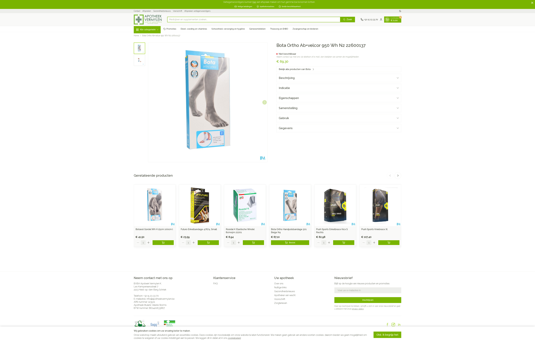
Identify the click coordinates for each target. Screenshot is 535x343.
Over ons (278, 283)
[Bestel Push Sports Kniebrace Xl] (388, 242)
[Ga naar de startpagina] (148, 19)
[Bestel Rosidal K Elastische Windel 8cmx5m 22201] (253, 242)
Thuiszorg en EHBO (279, 29)
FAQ (215, 283)
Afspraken (146, 11)
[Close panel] (532, 3)
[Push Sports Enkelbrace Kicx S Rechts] (335, 205)
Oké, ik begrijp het (387, 334)
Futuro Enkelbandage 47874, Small (199, 229)
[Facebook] (387, 325)
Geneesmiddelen (257, 29)
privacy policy (358, 309)
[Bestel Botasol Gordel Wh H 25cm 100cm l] (163, 242)
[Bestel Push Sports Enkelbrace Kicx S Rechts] (343, 242)
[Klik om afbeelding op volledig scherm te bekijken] (207, 102)
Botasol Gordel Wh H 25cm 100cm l (154, 229)
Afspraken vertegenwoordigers (197, 11)
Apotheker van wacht (285, 295)
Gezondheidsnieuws (162, 11)
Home (136, 35)
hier (254, 2)
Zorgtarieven (280, 303)
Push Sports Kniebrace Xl (374, 229)
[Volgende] (264, 102)
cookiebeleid (234, 338)
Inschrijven (367, 300)
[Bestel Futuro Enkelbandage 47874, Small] (208, 242)
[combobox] (253, 19)
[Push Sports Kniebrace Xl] (380, 205)
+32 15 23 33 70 (151, 295)
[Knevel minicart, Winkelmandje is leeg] (387, 19)
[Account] (381, 19)
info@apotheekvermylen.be (160, 299)
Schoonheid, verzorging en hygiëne (228, 29)
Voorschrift (177, 11)
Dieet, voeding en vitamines (194, 29)
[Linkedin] (399, 325)
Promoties (171, 29)
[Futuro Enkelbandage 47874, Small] (200, 205)
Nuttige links (280, 287)
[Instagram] (393, 325)
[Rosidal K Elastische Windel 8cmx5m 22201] (245, 205)
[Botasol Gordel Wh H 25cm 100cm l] (154, 205)
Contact (137, 11)
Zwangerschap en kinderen (305, 29)
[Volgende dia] (398, 175)
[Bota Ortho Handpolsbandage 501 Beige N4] (290, 205)
